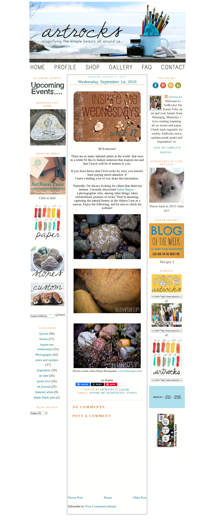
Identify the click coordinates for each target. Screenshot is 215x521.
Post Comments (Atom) (100, 506)
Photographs (43, 354)
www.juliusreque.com (129, 371)
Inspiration (44, 370)
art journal (43, 386)
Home (108, 497)
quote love (43, 381)
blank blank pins (44, 397)
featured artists (44, 392)
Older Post (139, 497)
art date (43, 375)
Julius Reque (125, 189)
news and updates (46, 360)
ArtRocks (175, 97)
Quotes (43, 333)
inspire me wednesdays (107, 392)
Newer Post (75, 497)
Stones (43, 339)
